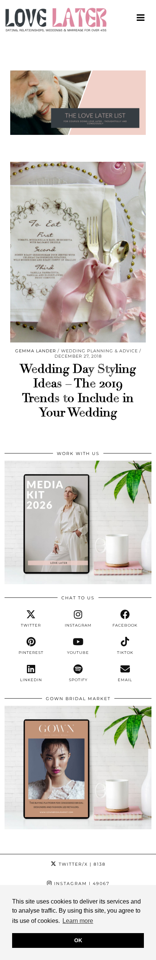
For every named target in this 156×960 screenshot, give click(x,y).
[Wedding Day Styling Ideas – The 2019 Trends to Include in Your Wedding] (78, 252)
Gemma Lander (35, 350)
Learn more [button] (77, 921)
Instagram (80, 883)
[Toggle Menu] (141, 17)
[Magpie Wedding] (78, 22)
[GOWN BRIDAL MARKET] (78, 827)
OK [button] (78, 940)
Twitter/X (81, 864)
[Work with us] (78, 582)
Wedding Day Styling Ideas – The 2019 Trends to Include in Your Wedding (78, 390)
